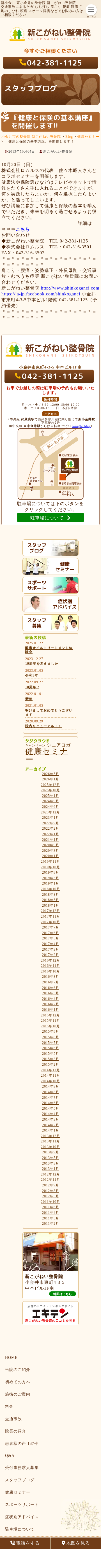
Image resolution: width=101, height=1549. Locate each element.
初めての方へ (17, 1382)
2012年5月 (50, 1196)
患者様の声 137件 (21, 1443)
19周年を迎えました (41, 664)
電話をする (28, 1543)
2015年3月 (50, 1059)
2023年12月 (50, 812)
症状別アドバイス (22, 1517)
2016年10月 (50, 971)
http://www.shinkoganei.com (70, 288)
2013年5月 (50, 1158)
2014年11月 (50, 1075)
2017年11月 (50, 916)
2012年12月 (50, 1174)
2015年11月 (50, 1021)
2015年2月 (50, 1065)
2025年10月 (50, 790)
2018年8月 (50, 895)
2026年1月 (50, 779)
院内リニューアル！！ (43, 726)
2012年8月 (50, 1191)
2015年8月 (50, 1037)
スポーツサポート (22, 1505)
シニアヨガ (59, 745)
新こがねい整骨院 (57, 151)
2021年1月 (50, 840)
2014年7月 (50, 1098)
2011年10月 (50, 1202)
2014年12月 (50, 1070)
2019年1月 (50, 883)
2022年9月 (50, 823)
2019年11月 (50, 862)
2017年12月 (50, 911)
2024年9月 (50, 801)
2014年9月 (50, 1086)
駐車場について (20, 1529)
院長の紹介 (15, 1431)
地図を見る (78, 1543)
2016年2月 (50, 1004)
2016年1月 (50, 1010)
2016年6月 (50, 988)
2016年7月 (50, 982)
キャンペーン (35, 745)
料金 (9, 1407)
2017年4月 (50, 944)
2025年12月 (50, 785)
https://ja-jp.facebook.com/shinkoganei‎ (40, 293)
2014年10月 (50, 1081)
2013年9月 (50, 1152)
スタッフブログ (20, 1480)
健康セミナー (46, 755)
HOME (11, 1358)
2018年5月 (50, 900)
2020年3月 (50, 851)
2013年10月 (50, 1147)
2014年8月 (50, 1092)
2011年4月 (50, 1213)
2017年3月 (50, 949)
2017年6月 (50, 933)
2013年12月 (50, 1136)
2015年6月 (50, 1048)
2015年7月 (50, 1043)
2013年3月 (50, 1163)
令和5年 (31, 675)
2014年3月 (50, 1119)
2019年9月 (50, 872)
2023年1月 (50, 818)
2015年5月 (50, 1054)
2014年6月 (50, 1103)
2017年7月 (50, 927)
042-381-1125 (54, 63)
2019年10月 (50, 867)
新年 (29, 699)
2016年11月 (50, 966)
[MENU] (91, 10)
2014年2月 (50, 1125)
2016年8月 (50, 977)
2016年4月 (50, 999)
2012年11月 (50, 1180)
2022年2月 (50, 829)
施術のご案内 (17, 1394)
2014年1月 (50, 1130)
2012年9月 (50, 1185)
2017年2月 (50, 955)
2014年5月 (50, 1109)
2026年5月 (50, 774)
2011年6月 (50, 1207)
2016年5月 (50, 993)
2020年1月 (50, 856)
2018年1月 (50, 906)
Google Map (81, 426)
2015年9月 (50, 1032)
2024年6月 (50, 807)
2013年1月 (50, 1169)
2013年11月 (50, 1141)
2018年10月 (50, 889)
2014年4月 (50, 1114)
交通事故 (13, 1419)
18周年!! (32, 687)
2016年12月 (50, 960)
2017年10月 (50, 922)
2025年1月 (50, 796)
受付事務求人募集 (22, 1468)
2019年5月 (50, 878)
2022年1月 (50, 834)
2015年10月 (50, 1026)
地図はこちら (62, 1294)
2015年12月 (50, 1015)
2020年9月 (50, 845)
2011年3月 (50, 1218)
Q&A (10, 1456)
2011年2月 (50, 1224)
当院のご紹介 (17, 1370)
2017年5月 (50, 938)
